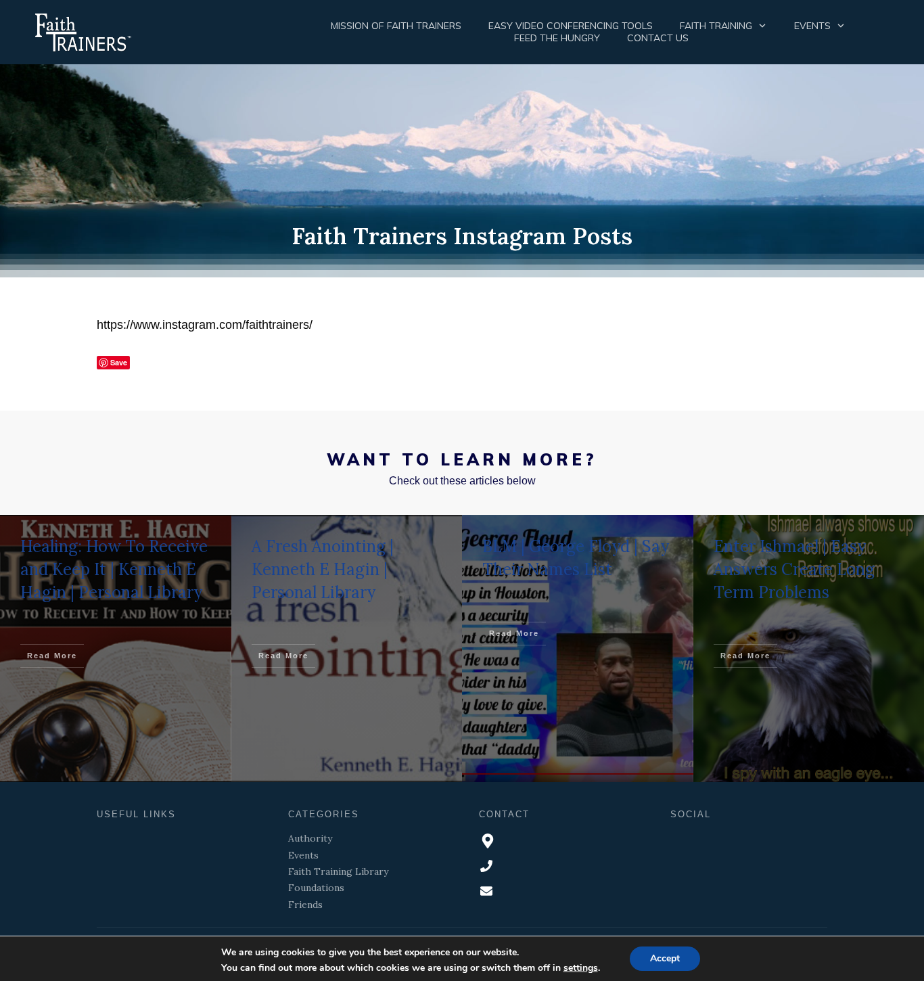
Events (303, 855)
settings (580, 968)
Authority (310, 838)
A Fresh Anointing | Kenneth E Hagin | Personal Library (323, 569)
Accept (665, 958)
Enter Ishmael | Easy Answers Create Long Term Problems (794, 569)
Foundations (316, 888)
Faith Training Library (338, 871)
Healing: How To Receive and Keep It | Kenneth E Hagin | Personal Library (114, 569)
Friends (305, 904)
